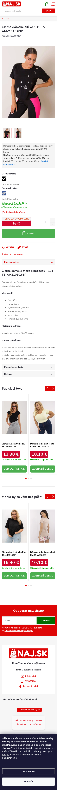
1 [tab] (26, 478)
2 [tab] (28, 478)
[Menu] (53, 4)
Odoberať (45, 620)
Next (52, 388)
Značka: (12, 254)
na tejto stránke (43, 748)
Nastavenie (29, 771)
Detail (20, 468)
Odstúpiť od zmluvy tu (29, 709)
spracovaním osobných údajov (19, 630)
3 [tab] (31, 478)
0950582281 (31, 681)
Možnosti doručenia (15, 212)
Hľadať (48, 11)
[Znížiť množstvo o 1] (52, 224)
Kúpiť (30, 233)
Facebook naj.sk (30, 686)
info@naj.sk (30, 676)
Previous (47, 388)
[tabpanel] (14, 434)
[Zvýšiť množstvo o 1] (52, 220)
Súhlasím (28, 781)
